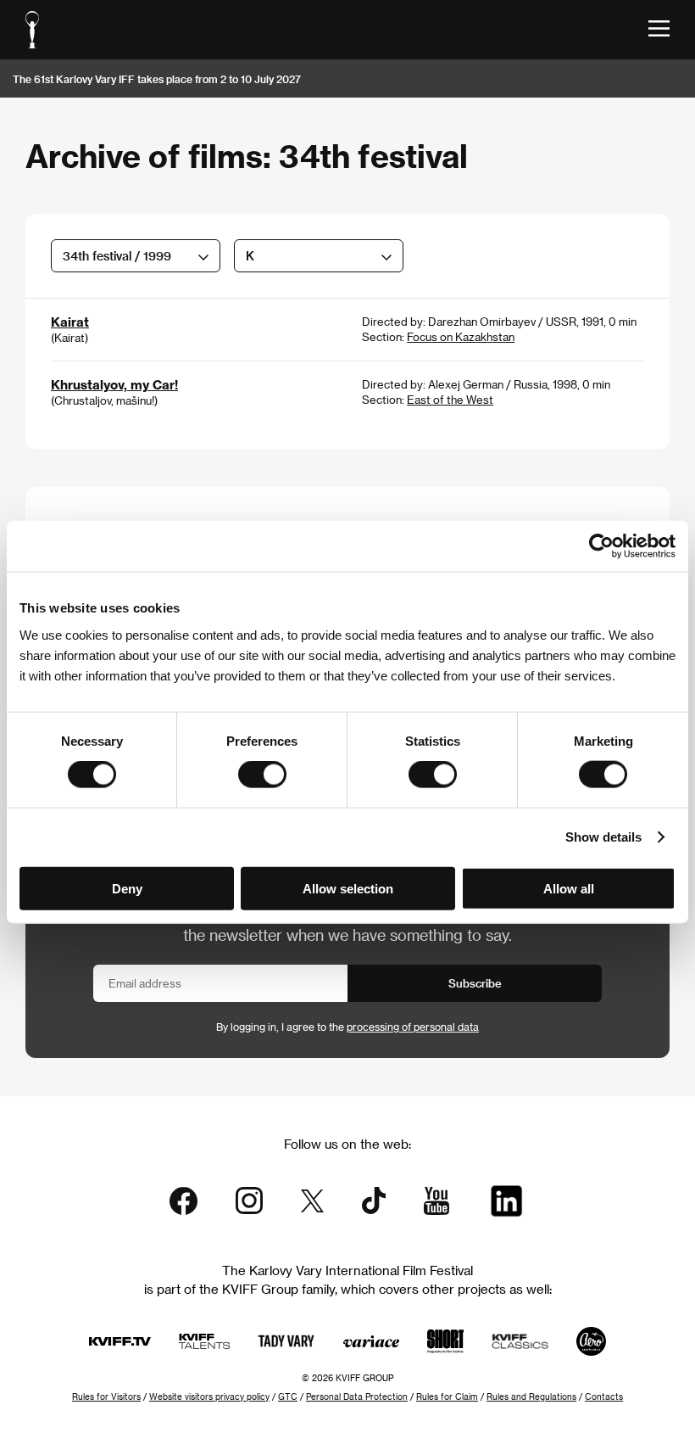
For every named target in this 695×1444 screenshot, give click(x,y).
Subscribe (475, 983)
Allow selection (348, 888)
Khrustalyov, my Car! (114, 384)
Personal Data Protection (357, 1396)
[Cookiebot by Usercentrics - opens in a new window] (601, 546)
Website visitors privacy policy (209, 1396)
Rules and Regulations (531, 1396)
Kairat (70, 321)
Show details (603, 837)
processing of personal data (413, 1027)
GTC (287, 1396)
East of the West (450, 399)
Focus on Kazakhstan (460, 336)
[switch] (262, 774)
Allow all (568, 888)
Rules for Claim (447, 1396)
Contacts (604, 1396)
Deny (127, 888)
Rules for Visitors (106, 1396)
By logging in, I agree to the (347, 1027)
